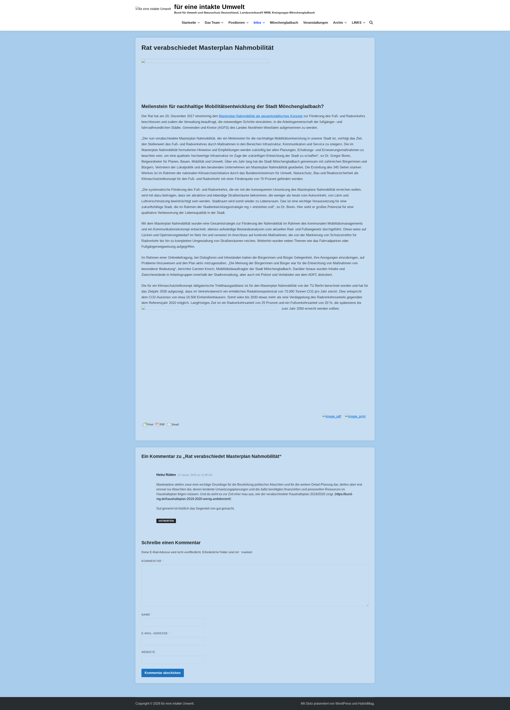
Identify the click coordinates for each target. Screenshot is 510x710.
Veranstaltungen (315, 22)
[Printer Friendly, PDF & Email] (160, 424)
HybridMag (366, 703)
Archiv (338, 22)
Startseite (189, 22)
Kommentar (152, 561)
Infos (257, 22)
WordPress (343, 703)
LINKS (357, 22)
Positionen (237, 22)
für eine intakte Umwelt (209, 6)
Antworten (166, 520)
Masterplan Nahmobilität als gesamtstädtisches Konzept (260, 116)
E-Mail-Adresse (155, 633)
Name (146, 614)
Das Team (212, 22)
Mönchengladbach (284, 22)
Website (148, 652)
